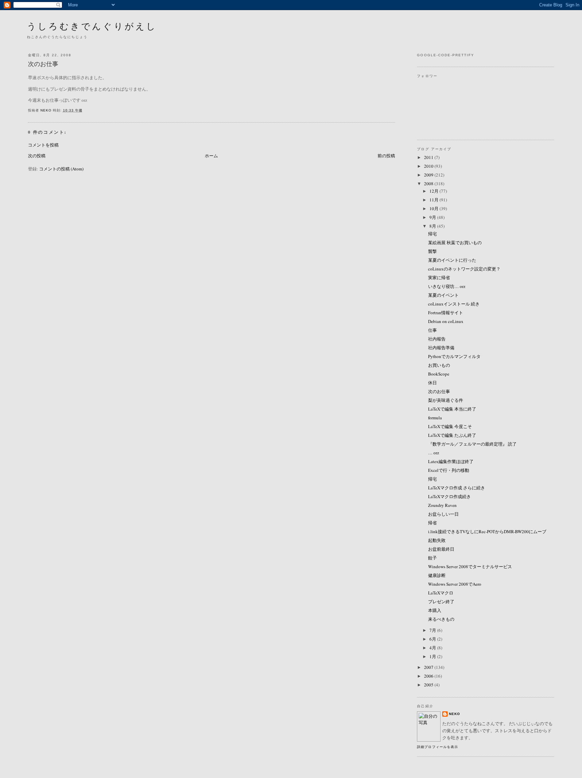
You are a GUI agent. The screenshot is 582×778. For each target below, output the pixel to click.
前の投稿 (386, 156)
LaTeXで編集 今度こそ (450, 426)
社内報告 (437, 339)
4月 (433, 648)
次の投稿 (36, 156)
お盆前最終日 (441, 549)
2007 (429, 667)
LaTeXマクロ (440, 593)
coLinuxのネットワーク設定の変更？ (464, 269)
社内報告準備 (441, 348)
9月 (433, 217)
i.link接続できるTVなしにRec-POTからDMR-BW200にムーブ (487, 531)
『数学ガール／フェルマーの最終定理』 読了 (472, 444)
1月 (433, 656)
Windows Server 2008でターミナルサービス (470, 566)
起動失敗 (437, 540)
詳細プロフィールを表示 (437, 747)
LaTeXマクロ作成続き (449, 496)
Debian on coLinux (445, 321)
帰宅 (432, 234)
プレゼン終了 (441, 601)
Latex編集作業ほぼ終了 (451, 461)
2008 (429, 184)
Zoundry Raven (442, 505)
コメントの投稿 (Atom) (61, 169)
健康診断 (437, 575)
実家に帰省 (439, 277)
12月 (434, 191)
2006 (429, 676)
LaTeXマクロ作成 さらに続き (456, 488)
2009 (429, 175)
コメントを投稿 (43, 145)
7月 (433, 630)
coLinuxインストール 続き (454, 304)
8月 (433, 226)
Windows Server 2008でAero (454, 584)
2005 (429, 685)
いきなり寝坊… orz (446, 286)
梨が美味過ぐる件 (445, 400)
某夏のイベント (443, 295)
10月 (434, 208)
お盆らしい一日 (443, 514)
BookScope (438, 374)
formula (435, 418)
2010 (429, 166)
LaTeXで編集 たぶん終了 (452, 435)
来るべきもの (441, 619)
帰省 (432, 523)
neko (454, 714)
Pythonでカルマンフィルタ (454, 356)
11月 (434, 200)
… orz (433, 453)
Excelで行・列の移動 (448, 470)
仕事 (432, 330)
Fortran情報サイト (445, 313)
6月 (433, 639)
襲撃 (432, 251)
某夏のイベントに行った (452, 260)
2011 (429, 157)
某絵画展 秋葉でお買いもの (455, 242)
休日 (432, 383)
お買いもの (439, 365)
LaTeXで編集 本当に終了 (452, 409)
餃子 (432, 558)
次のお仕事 (439, 391)
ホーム (211, 156)
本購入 (434, 610)
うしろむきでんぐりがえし (92, 26)
